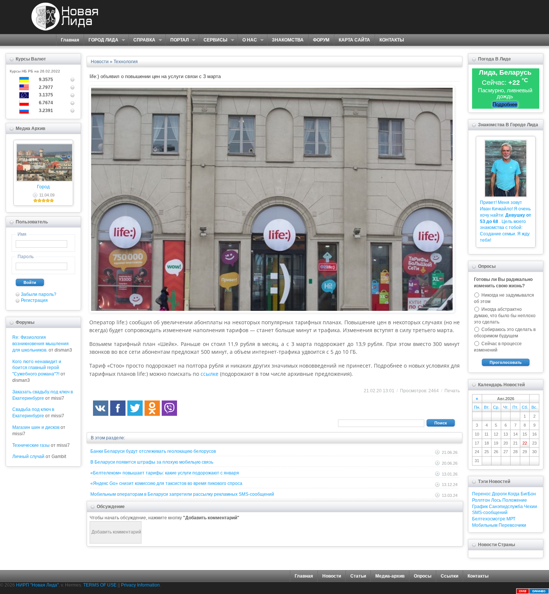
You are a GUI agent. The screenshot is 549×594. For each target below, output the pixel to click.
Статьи (358, 576)
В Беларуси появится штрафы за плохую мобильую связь (151, 462)
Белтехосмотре (488, 519)
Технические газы (31, 445)
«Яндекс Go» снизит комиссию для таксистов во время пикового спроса (166, 483)
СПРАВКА (141, 40)
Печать (452, 390)
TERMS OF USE (100, 585)
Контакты (478, 576)
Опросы (422, 576)
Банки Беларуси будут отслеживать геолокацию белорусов (153, 451)
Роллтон (481, 500)
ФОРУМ (321, 40)
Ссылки (449, 576)
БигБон (528, 493)
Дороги (499, 493)
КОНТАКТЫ (391, 40)
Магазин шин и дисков (35, 427)
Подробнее (505, 104)
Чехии (530, 506)
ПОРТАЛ (177, 40)
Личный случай (28, 456)
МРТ (510, 519)
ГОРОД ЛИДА (101, 40)
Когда (513, 493)
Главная (70, 40)
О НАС (247, 40)
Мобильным (484, 525)
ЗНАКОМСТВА (288, 40)
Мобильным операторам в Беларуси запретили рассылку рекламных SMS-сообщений (182, 494)
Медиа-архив (389, 576)
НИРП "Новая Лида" (37, 585)
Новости (331, 576)
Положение (514, 500)
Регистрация (34, 300)
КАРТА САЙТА (354, 40)
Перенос (481, 493)
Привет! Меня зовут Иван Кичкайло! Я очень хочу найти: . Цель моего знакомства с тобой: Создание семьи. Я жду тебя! (505, 221)
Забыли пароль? (38, 294)
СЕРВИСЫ (213, 40)
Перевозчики (512, 525)
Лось (496, 500)
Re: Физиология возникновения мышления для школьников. (40, 344)
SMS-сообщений (490, 512)
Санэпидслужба (506, 506)
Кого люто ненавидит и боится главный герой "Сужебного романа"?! (36, 368)
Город (43, 186)
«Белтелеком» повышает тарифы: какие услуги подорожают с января (164, 473)
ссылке (209, 373)
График (480, 506)
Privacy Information (140, 585)
